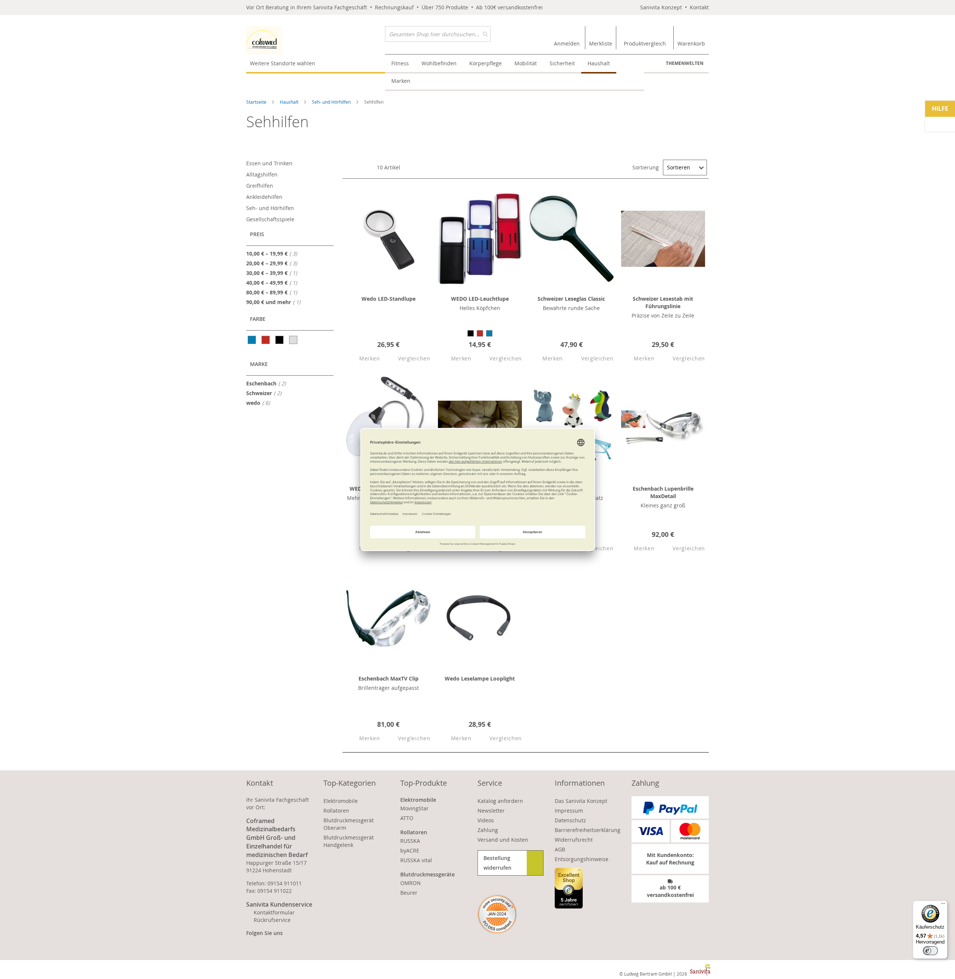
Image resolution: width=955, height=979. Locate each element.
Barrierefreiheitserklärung (587, 829)
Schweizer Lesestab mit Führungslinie (663, 302)
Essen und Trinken (269, 163)
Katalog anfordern (500, 800)
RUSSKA (410, 840)
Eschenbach (268, 383)
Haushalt (290, 102)
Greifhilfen (259, 185)
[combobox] (438, 34)
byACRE (409, 850)
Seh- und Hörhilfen (332, 102)
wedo (260, 402)
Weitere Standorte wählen (282, 63)
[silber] (294, 339)
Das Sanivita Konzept (581, 800)
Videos (486, 820)
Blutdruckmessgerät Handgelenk (348, 841)
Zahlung (488, 829)
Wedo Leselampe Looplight (480, 678)
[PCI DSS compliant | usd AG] (497, 914)
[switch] (930, 950)
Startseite (256, 102)
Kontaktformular (274, 912)
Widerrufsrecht (574, 839)
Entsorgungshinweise (581, 859)
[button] (363, 359)
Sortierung (645, 167)
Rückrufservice (272, 919)
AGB (560, 849)
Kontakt (699, 7)
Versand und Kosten (503, 839)
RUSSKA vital (416, 860)
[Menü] (943, 905)
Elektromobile (340, 800)
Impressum (569, 810)
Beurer (408, 892)
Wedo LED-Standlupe (388, 298)
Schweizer (266, 393)
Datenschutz (570, 820)
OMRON (410, 882)
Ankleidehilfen (264, 196)
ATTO (406, 818)
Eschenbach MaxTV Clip (388, 678)
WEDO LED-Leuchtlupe (480, 298)
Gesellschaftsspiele (270, 219)
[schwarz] (280, 339)
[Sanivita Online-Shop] (315, 40)
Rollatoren (336, 810)
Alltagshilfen (262, 174)
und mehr (275, 302)
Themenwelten (685, 63)
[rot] (266, 339)
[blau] (252, 339)
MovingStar (414, 808)
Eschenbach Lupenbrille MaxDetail (663, 492)
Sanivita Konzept (661, 7)
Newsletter (491, 810)
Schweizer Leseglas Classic (571, 298)
